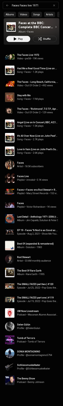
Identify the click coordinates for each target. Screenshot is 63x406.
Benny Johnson (36, 382)
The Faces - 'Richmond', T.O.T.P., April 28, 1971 (37, 109)
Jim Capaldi (32, 220)
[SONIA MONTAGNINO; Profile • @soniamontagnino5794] (33, 353)
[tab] (10, 14)
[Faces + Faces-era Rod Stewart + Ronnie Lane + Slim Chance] (33, 191)
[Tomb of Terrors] (33, 340)
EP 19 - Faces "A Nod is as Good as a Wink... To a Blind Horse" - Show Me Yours (37, 230)
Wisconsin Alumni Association (43, 314)
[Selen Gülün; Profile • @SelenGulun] (33, 326)
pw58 (28, 58)
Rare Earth (31, 274)
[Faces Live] (33, 178)
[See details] (56, 27)
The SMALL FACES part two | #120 (35, 284)
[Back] (7, 5)
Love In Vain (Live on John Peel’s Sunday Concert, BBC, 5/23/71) (37, 149)
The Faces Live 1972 (28, 55)
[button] (11, 27)
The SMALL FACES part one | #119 (35, 297)
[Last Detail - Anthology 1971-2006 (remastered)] (33, 218)
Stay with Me (24, 95)
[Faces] (33, 164)
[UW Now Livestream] (33, 313)
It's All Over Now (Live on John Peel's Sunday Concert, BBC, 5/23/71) (37, 135)
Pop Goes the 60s (50, 287)
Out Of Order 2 (32, 85)
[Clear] (54, 5)
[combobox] (35, 5)
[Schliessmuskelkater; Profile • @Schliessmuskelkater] (33, 367)
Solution (43, 220)
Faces (28, 72)
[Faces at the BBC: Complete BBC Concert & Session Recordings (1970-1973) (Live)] (11, 27)
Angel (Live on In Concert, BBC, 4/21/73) (37, 122)
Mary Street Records (37, 193)
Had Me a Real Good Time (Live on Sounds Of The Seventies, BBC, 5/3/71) (37, 68)
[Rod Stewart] (33, 259)
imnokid (31, 179)
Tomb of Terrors (36, 341)
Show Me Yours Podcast (50, 233)
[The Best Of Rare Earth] (33, 272)
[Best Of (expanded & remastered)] (33, 245)
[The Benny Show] (33, 380)
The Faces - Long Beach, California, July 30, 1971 (37, 82)
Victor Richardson (36, 206)
